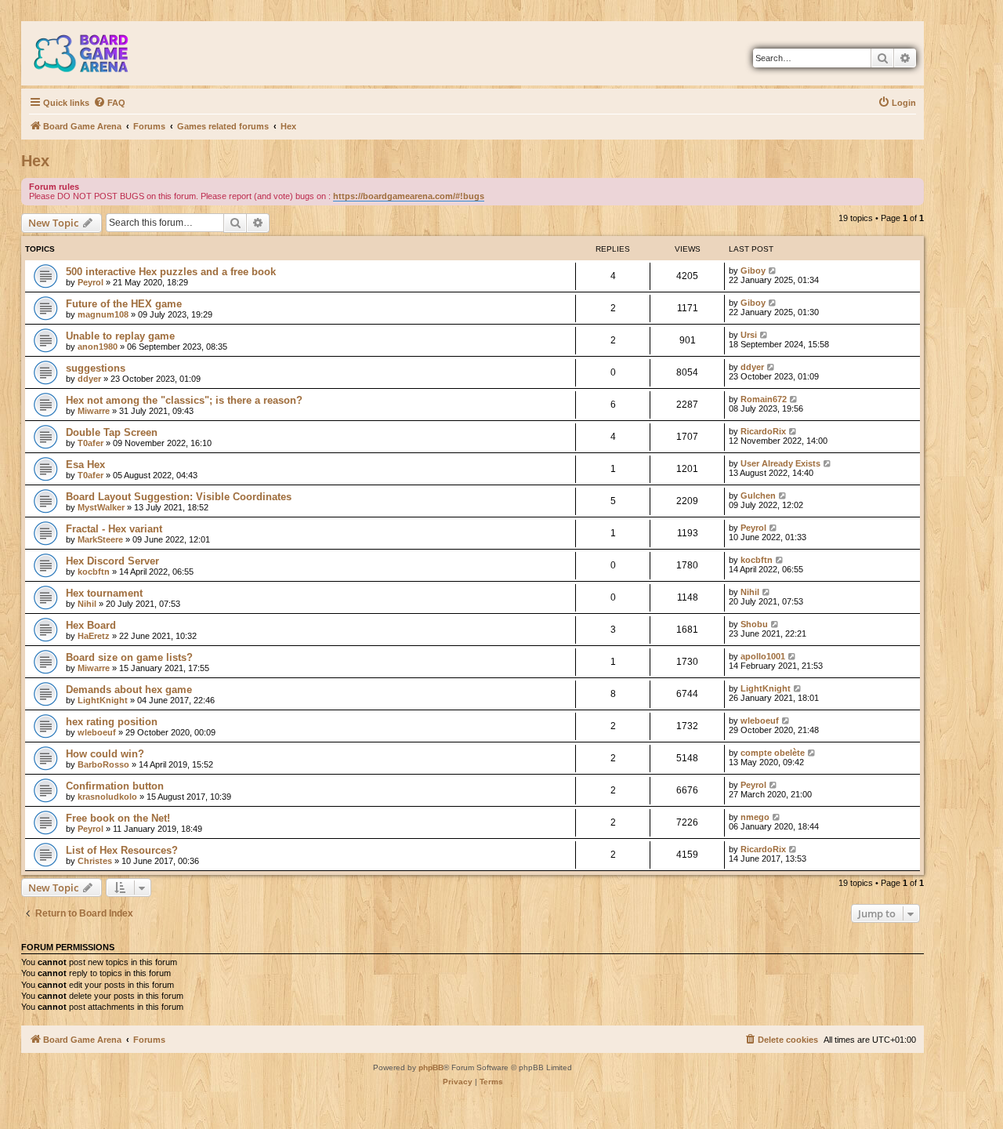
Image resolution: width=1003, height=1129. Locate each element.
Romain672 (763, 399)
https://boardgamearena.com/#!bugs (408, 196)
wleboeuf (97, 732)
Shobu (754, 624)
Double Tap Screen (112, 432)
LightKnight (103, 700)
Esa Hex (85, 464)
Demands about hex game (129, 689)
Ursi (748, 334)
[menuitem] (109, 102)
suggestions (95, 368)
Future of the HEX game (124, 304)
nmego (754, 817)
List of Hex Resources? (122, 850)
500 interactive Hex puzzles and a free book (171, 272)
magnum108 (103, 314)
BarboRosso (103, 764)
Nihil (87, 603)
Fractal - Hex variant (114, 529)
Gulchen (758, 495)
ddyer (89, 378)
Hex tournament (104, 593)
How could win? (105, 754)
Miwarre (94, 411)
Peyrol (90, 282)
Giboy (753, 270)
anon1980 (98, 346)
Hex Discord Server (112, 561)
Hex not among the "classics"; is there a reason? (184, 400)
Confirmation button (115, 786)
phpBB (431, 1067)
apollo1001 (762, 656)
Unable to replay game (120, 336)
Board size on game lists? (129, 657)
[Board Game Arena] (92, 53)
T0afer (90, 443)
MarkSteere (100, 539)
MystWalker (101, 507)
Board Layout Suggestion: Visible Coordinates (178, 497)
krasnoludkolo (107, 796)
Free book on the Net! (118, 818)
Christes (95, 861)
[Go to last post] (773, 270)
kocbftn (94, 571)
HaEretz (94, 636)
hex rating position (112, 722)
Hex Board (91, 625)
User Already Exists (780, 463)
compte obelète (772, 752)
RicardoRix (763, 431)
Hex (35, 160)
